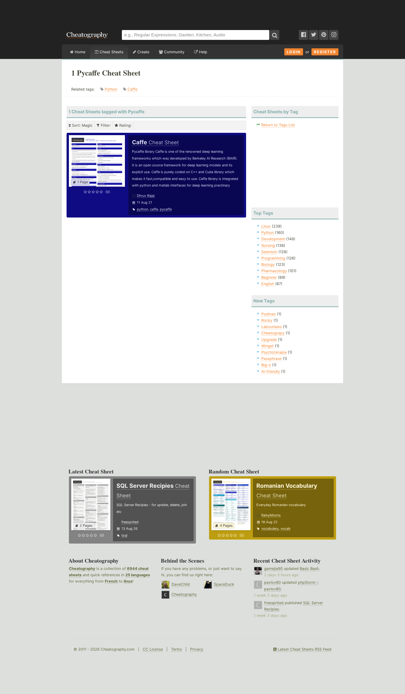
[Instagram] (333, 35)
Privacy (196, 649)
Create (142, 52)
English (267, 283)
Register (325, 52)
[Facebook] (303, 35)
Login (294, 52)
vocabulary (270, 528)
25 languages (137, 574)
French (111, 581)
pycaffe (166, 209)
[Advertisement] (202, 12)
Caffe (132, 89)
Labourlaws (271, 326)
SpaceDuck (224, 584)
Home (79, 52)
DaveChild (181, 584)
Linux (266, 226)
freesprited (130, 522)
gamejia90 (273, 568)
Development (273, 238)
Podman (268, 314)
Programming (273, 258)
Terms (176, 649)
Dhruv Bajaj (145, 196)
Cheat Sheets (110, 52)
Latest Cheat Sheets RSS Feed (304, 649)
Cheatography (82, 568)
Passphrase (271, 358)
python (142, 209)
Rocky (266, 320)
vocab (285, 528)
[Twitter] (313, 35)
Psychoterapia (274, 352)
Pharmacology (274, 270)
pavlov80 (272, 582)
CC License (153, 649)
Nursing (268, 245)
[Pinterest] (323, 35)
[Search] (274, 35)
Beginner (269, 277)
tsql (124, 535)
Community (173, 52)
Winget (267, 345)
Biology (268, 264)
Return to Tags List (278, 124)
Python (111, 89)
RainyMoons (271, 515)
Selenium (269, 251)
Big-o (266, 364)
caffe (154, 209)
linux (128, 581)
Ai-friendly (270, 371)
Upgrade (269, 339)
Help (202, 52)
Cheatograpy (273, 333)
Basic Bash (309, 568)
